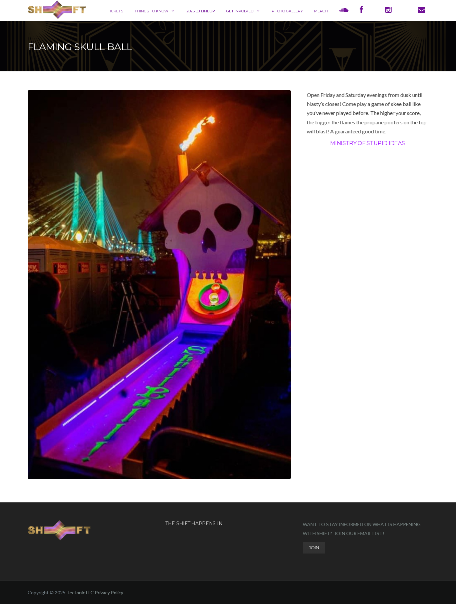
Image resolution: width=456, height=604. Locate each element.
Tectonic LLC (80, 592)
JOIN (314, 547)
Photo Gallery (287, 11)
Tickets (115, 11)
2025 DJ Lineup (201, 11)
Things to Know (151, 11)
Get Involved (239, 11)
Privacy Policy (109, 592)
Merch (321, 11)
